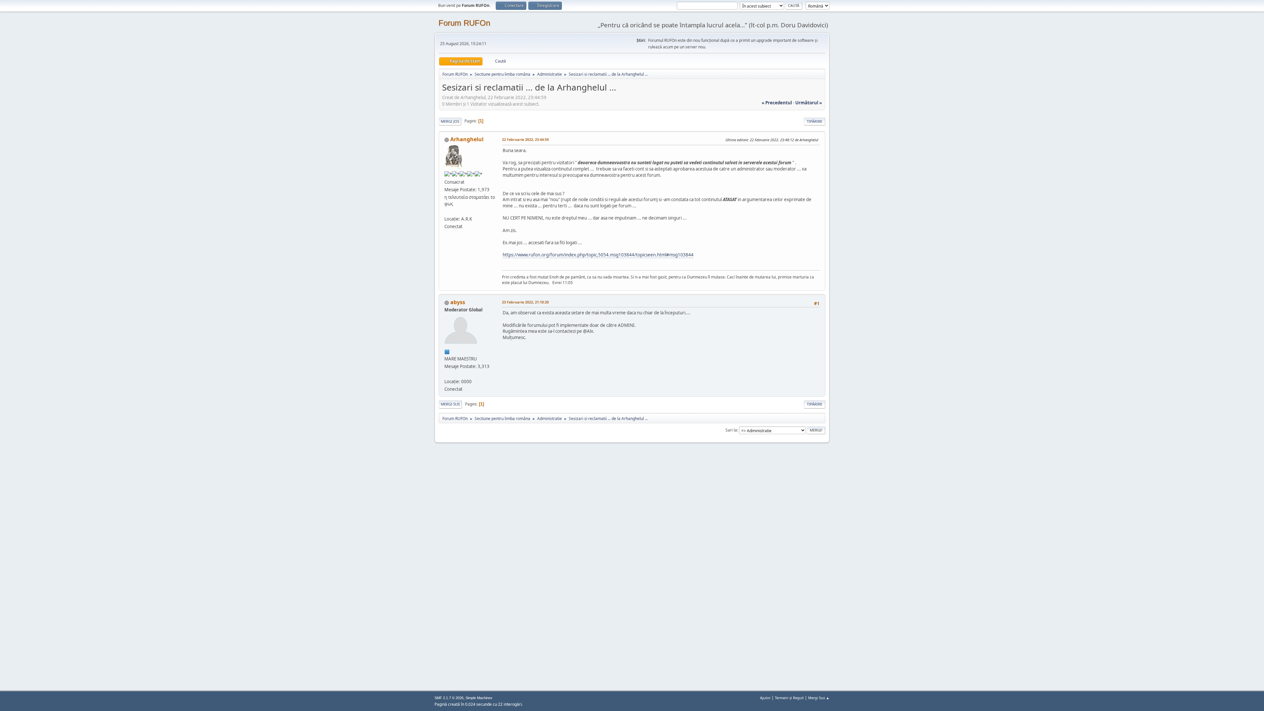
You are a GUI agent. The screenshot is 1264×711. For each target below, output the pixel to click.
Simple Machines (478, 698)
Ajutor (765, 697)
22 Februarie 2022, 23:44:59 (525, 139)
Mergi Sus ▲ (819, 697)
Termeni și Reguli (789, 697)
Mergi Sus (450, 404)
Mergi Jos (450, 121)
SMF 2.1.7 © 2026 (448, 698)
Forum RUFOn (464, 22)
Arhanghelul (467, 139)
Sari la (731, 430)
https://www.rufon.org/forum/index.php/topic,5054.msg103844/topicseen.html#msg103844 (598, 255)
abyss (457, 302)
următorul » (808, 103)
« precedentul (777, 103)
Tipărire (814, 121)
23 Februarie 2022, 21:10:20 (525, 302)
